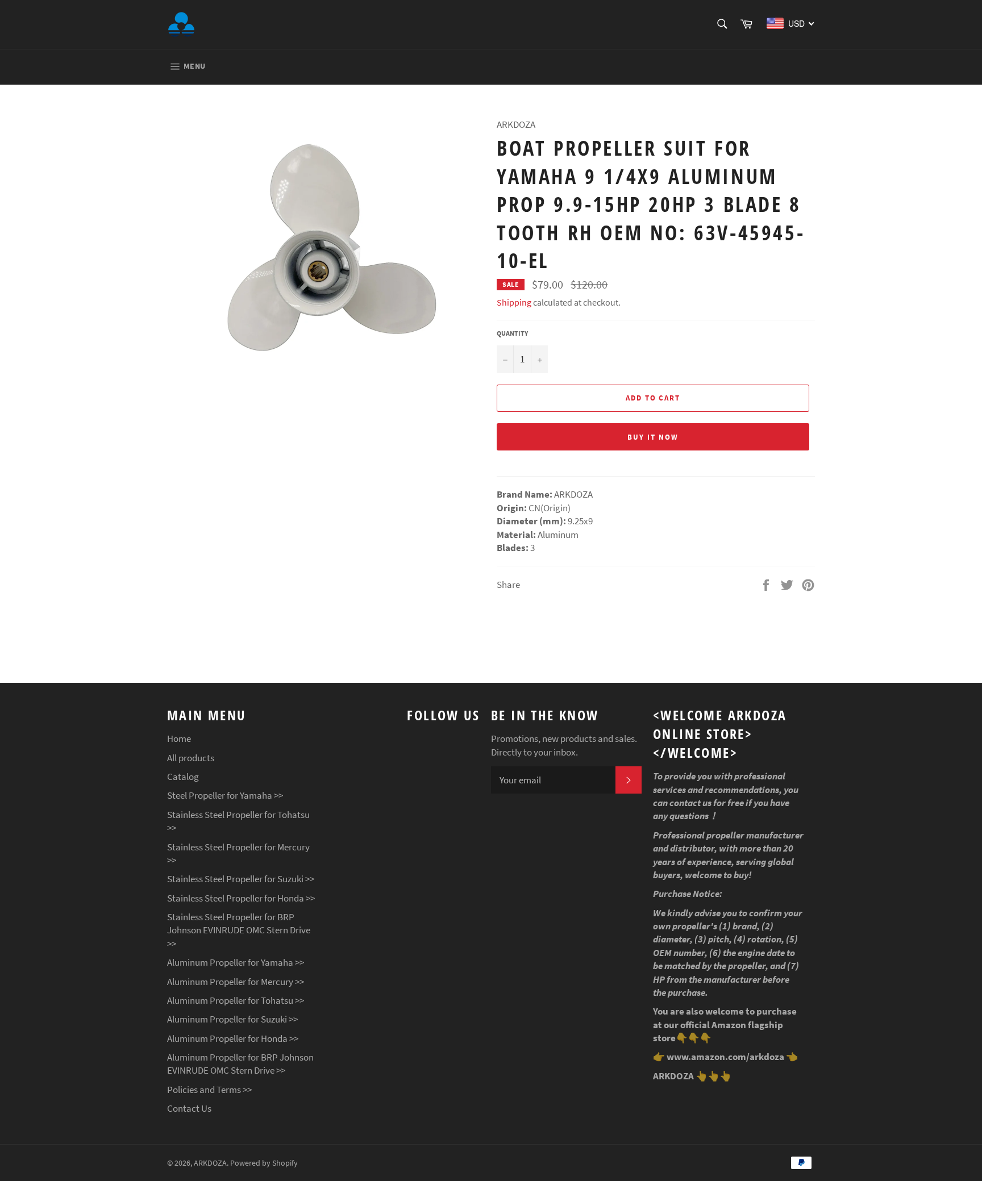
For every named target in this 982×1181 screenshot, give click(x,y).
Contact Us (189, 1108)
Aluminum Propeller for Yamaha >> (235, 962)
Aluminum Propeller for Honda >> (232, 1038)
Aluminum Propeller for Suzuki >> (232, 1019)
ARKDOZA (210, 1163)
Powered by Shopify (264, 1163)
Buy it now (653, 437)
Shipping (514, 302)
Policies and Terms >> (209, 1089)
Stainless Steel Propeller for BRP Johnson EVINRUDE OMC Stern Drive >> (238, 930)
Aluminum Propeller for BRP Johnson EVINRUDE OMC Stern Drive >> (240, 1063)
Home (179, 738)
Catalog (183, 776)
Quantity (512, 333)
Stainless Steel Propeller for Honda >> (241, 898)
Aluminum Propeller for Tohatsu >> (235, 1000)
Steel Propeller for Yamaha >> (225, 795)
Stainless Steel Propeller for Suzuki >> (240, 879)
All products (190, 758)
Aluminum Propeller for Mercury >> (235, 981)
